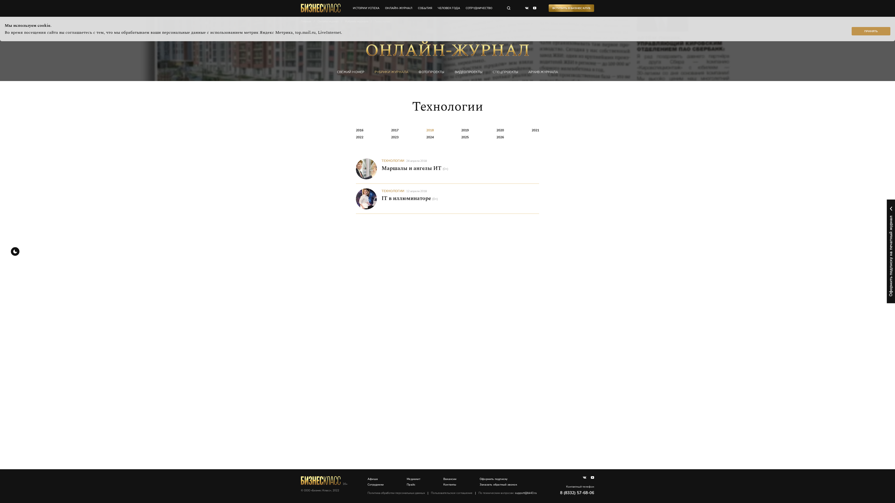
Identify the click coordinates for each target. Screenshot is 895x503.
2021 (535, 130)
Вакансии (450, 479)
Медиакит (413, 479)
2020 (500, 130)
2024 (430, 137)
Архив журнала (543, 72)
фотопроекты (431, 72)
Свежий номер (350, 72)
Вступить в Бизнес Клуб (571, 8)
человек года (449, 8)
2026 (500, 137)
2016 (359, 130)
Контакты (449, 484)
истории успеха (366, 8)
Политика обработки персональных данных (396, 493)
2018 (430, 130)
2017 (395, 130)
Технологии (393, 161)
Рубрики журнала (391, 72)
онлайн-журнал (398, 8)
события (425, 8)
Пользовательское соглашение (451, 493)
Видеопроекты (468, 72)
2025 (465, 137)
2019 (465, 130)
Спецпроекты (505, 72)
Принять (871, 31)
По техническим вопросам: (507, 493)
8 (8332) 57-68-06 (577, 493)
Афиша (373, 479)
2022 (359, 137)
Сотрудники (376, 484)
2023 (395, 137)
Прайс (411, 484)
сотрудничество (479, 8)
